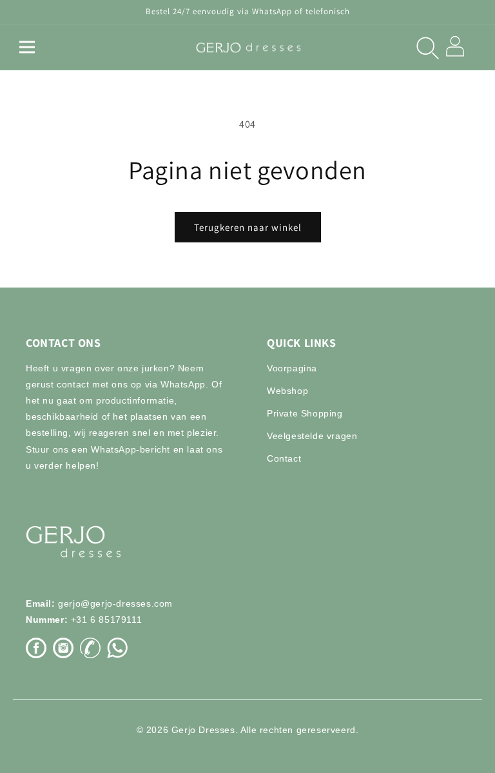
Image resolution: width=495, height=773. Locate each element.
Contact (284, 458)
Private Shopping (305, 413)
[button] (27, 47)
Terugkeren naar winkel (248, 227)
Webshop (287, 391)
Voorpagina (292, 368)
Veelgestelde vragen (312, 436)
